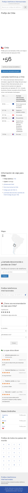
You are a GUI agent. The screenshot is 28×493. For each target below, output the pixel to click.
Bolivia (4, 421)
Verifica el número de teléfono (11, 67)
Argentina (5, 415)
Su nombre (4, 328)
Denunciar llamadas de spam (11, 71)
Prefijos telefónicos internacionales (14, 2)
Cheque (5, 276)
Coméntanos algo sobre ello (9, 315)
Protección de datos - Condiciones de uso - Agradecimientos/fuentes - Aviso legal (14, 490)
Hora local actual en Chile (11, 187)
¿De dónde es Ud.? (6, 334)
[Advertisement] (14, 30)
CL (16, 190)
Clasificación (4, 309)
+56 (15, 179)
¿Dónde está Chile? (9, 184)
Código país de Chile (9, 190)
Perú (3, 426)
